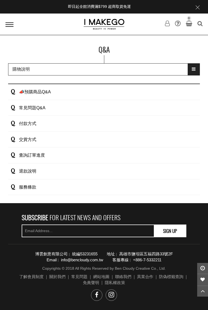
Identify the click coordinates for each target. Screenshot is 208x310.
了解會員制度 (31, 276)
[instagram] (111, 295)
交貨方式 (27, 139)
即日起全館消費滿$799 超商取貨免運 (99, 7)
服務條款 (27, 187)
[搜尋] (200, 23)
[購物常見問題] (178, 23)
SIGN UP (170, 230)
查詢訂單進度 (32, 155)
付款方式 (27, 123)
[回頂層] (202, 291)
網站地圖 (101, 276)
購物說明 (21, 69)
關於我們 (57, 276)
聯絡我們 (123, 276)
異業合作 (145, 276)
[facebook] (96, 295)
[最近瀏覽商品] (202, 268)
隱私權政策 (115, 282)
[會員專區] (167, 23)
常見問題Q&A (32, 107)
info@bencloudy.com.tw (82, 260)
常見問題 (79, 276)
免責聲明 (91, 282)
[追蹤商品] (202, 280)
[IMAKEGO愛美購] (104, 24)
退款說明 (27, 171)
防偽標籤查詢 (171, 276)
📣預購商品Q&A (35, 92)
